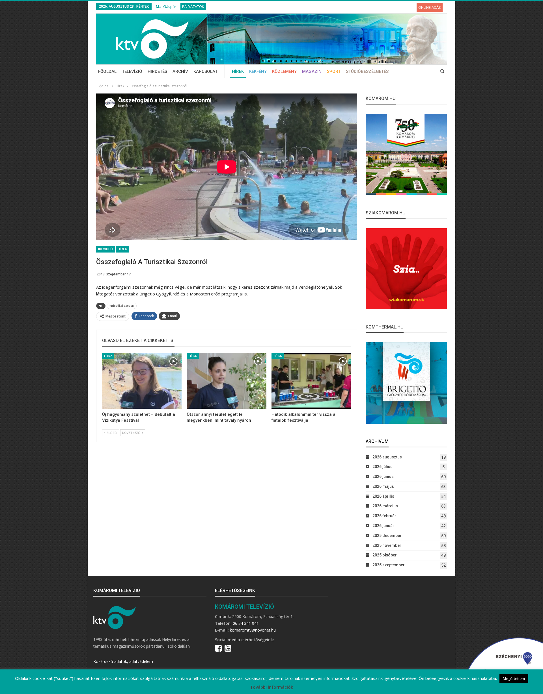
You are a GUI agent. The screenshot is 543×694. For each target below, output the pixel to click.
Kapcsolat (205, 71)
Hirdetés (157, 71)
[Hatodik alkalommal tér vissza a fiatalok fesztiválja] (311, 381)
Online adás (429, 7)
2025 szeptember (388, 565)
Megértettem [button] (514, 678)
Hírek (238, 71)
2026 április (383, 496)
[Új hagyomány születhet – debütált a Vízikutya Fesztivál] (142, 381)
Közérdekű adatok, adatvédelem (123, 661)
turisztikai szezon (121, 305)
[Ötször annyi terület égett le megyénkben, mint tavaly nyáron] (226, 381)
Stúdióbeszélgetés (367, 71)
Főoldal (107, 71)
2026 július (382, 466)
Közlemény (284, 71)
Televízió (132, 71)
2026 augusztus (387, 457)
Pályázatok (193, 6)
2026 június (383, 476)
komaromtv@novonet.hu (253, 630)
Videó (107, 249)
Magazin (312, 71)
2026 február (384, 516)
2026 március (385, 506)
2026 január (383, 525)
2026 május (383, 486)
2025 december (387, 535)
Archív (180, 71)
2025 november (386, 545)
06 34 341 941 (246, 623)
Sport (334, 71)
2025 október (384, 555)
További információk (271, 687)
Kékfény (258, 71)
